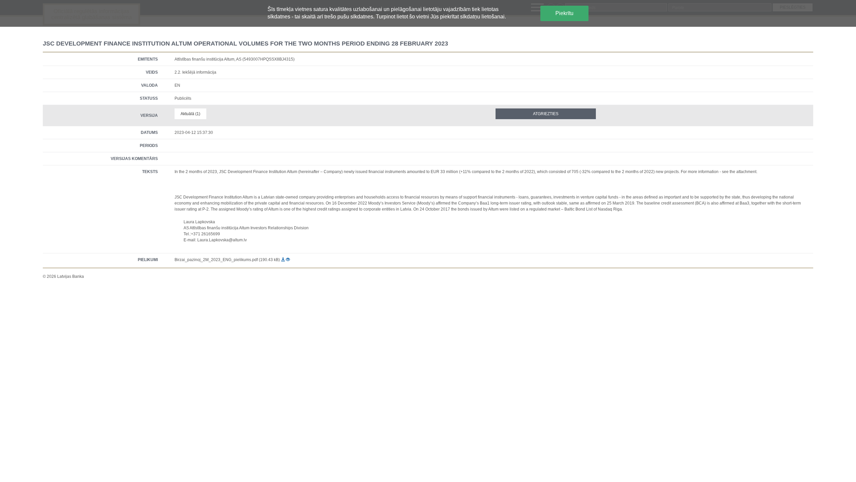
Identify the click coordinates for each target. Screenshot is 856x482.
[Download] (283, 259)
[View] (288, 259)
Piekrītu (564, 13)
